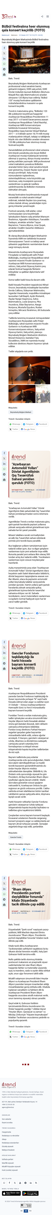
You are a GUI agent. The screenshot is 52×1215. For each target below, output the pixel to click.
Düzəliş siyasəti (7, 1146)
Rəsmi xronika (7, 1123)
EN (21, 1211)
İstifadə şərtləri (7, 1159)
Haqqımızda (6, 1132)
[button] (4, 48)
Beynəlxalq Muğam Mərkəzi (20, 412)
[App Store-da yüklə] (11, 1193)
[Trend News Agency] (8, 1085)
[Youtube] (20, 1183)
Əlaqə (4, 1139)
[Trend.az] (9, 16)
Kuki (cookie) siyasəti (10, 1170)
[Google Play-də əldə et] (30, 1193)
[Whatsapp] (4, 1183)
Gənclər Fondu (15, 837)
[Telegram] (25, 1183)
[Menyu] (47, 16)
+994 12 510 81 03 (8, 1104)
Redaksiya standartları (10, 1143)
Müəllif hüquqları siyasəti (11, 1166)
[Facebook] (9, 1183)
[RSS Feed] (36, 1183)
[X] (15, 1183)
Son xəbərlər (6, 1119)
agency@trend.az (8, 1107)
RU (30, 1211)
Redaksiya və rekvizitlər (10, 1136)
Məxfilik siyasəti (8, 1163)
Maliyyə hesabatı (8, 1150)
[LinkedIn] (31, 1183)
